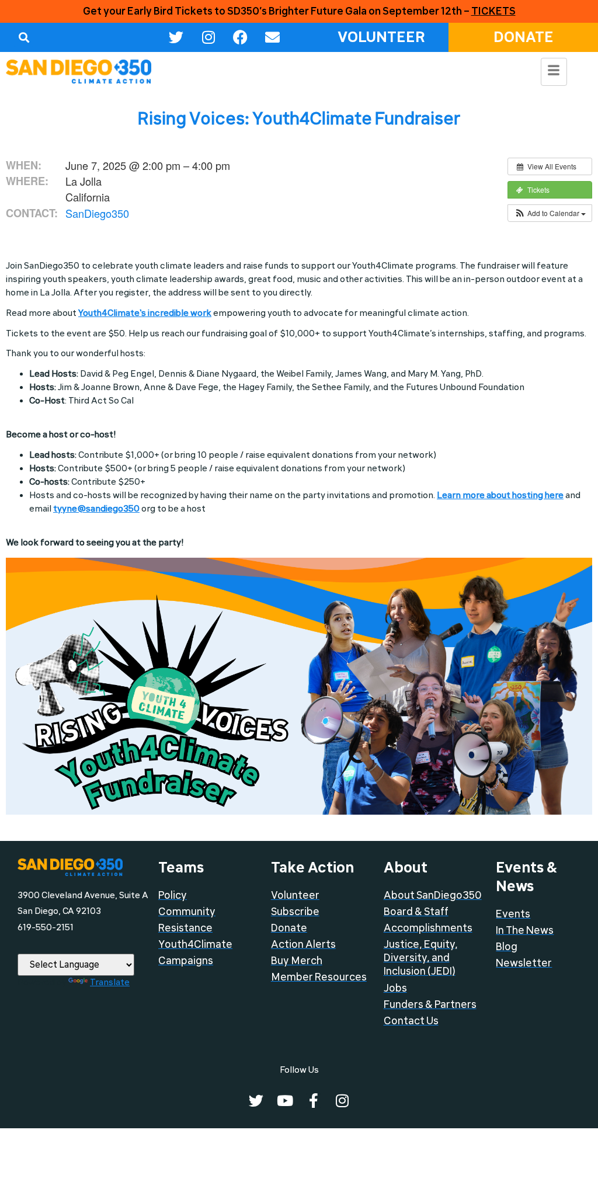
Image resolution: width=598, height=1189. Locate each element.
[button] (23, 37)
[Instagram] (208, 37)
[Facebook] (240, 37)
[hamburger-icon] (554, 72)
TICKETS (493, 11)
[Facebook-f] (313, 1100)
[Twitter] (176, 37)
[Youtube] (284, 1100)
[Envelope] (272, 37)
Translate (110, 982)
